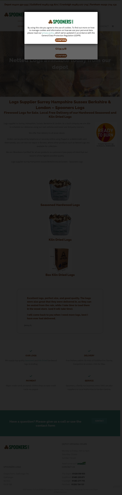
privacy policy (48, 33)
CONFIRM (61, 40)
